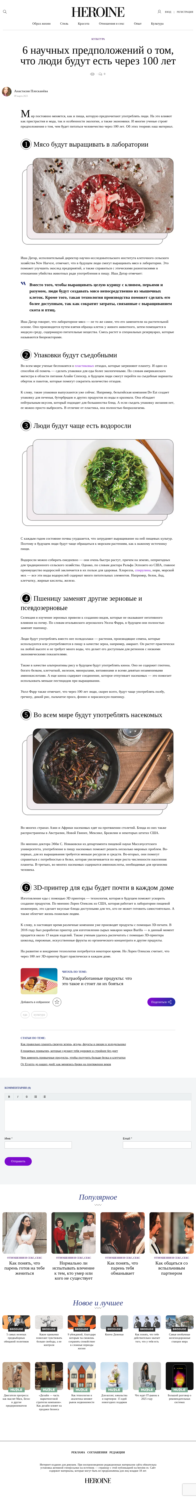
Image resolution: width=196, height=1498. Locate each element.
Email (127, 1138)
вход (168, 12)
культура (39, 1014)
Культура (157, 23)
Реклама (78, 1452)
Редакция (117, 1452)
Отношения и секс (111, 23)
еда (25, 1014)
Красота (83, 23)
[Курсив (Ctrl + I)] (18, 1096)
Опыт (137, 23)
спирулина (143, 570)
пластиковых (84, 365)
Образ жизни (41, 23)
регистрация (185, 12)
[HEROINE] (98, 12)
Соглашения (97, 1452)
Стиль (64, 23)
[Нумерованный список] (44, 1096)
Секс (38, 1257)
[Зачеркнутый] (26, 1096)
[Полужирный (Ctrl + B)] (9, 1096)
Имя (9, 1138)
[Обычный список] (35, 1096)
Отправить (18, 1161)
